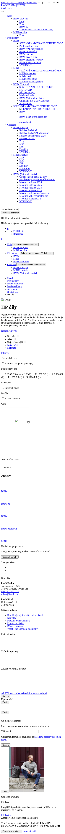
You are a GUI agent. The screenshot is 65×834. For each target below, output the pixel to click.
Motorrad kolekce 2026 (30, 182)
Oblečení (11, 124)
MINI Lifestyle (20, 155)
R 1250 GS (12, 292)
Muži (21, 144)
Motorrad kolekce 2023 (30, 190)
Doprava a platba (15, 623)
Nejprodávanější (15, 342)
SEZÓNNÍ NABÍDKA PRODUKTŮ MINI (40, 70)
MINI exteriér (25, 76)
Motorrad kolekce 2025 (30, 185)
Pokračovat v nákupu (11, 831)
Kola (9, 16)
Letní (21, 21)
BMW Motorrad (21, 84)
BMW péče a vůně (28, 57)
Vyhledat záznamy (10, 213)
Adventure (12, 289)
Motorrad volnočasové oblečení (34, 193)
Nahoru (5, 696)
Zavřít (5, 702)
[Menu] (2, 11)
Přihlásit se (6, 815)
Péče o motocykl (27, 92)
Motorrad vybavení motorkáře (33, 196)
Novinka (11, 336)
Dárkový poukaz (15, 626)
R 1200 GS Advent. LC (17, 374)
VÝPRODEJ (25, 65)
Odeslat (5, 745)
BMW (16, 40)
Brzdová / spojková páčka (18, 363)
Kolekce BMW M (28, 130)
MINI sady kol (20, 32)
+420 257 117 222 (10, 2)
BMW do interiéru (28, 51)
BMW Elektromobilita (30, 62)
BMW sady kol (20, 18)
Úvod (10, 278)
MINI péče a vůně (28, 79)
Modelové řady (26, 95)
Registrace (18, 234)
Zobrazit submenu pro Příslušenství (36, 253)
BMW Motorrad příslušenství (33, 98)
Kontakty (11, 618)
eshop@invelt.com (28, 2)
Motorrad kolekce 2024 (30, 187)
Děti (21, 146)
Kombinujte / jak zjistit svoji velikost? (25, 615)
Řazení (4, 330)
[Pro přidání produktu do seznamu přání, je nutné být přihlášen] (28, 422)
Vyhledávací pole (9, 209)
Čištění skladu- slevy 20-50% (33, 176)
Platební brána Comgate (18, 620)
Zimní (22, 24)
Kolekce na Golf (27, 138)
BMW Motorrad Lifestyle (25, 174)
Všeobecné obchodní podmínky (22, 629)
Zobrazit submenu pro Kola (25, 244)
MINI (16, 68)
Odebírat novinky (9, 557)
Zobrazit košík (30, 831)
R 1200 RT (33, 377)
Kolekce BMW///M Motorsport (34, 133)
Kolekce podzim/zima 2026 (32, 135)
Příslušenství (13, 37)
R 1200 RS (15, 377)
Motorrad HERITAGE (30, 198)
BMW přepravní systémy (31, 59)
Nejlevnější (12, 345)
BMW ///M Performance (31, 48)
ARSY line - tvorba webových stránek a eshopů (24, 693)
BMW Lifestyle (20, 127)
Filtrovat (12, 330)
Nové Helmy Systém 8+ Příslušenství (37, 179)
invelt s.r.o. (6, 8)
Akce (10, 339)
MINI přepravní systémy (31, 81)
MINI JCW (24, 168)
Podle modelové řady (29, 46)
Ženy (21, 141)
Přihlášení (18, 231)
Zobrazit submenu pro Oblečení (31, 264)
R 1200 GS (42, 374)
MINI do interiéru (27, 73)
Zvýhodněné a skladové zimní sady (36, 29)
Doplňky (23, 149)
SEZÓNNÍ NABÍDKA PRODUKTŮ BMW (41, 43)
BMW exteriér (26, 54)
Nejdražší (11, 347)
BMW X (23, 27)
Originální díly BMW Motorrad (34, 100)
